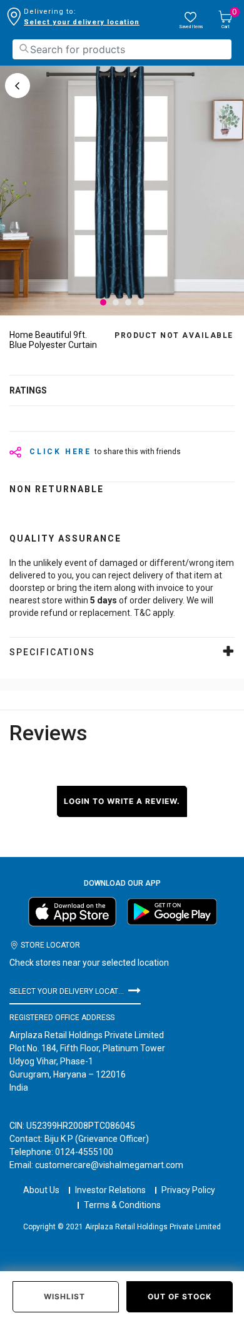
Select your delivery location (82, 22)
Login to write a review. (122, 801)
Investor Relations (110, 1190)
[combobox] (122, 49)
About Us (41, 1190)
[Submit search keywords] (24, 48)
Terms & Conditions (122, 1205)
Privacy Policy (188, 1190)
